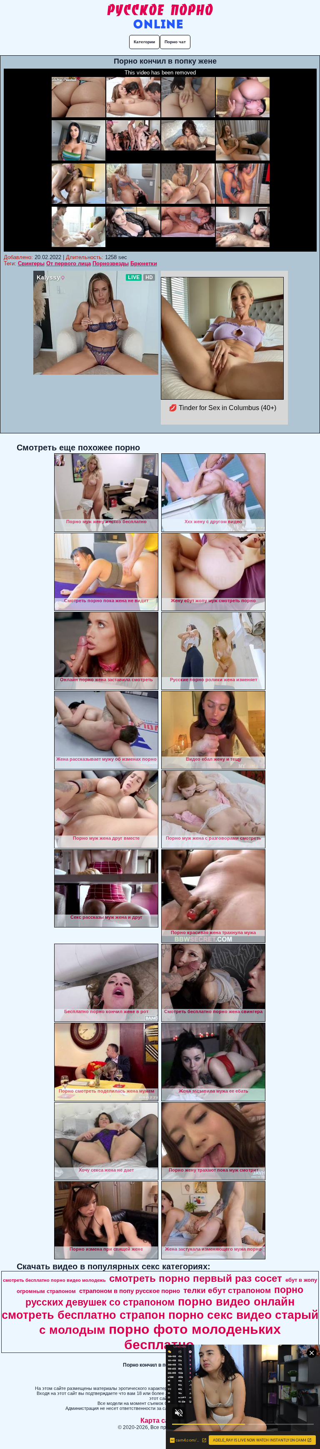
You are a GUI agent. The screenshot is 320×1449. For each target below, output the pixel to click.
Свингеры (31, 263)
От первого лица (68, 263)
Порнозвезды (110, 263)
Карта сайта (160, 1420)
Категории (144, 42)
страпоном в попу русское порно (129, 1291)
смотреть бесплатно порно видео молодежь (54, 1280)
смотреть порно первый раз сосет (195, 1278)
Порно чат (175, 42)
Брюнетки (143, 263)
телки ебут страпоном (227, 1290)
